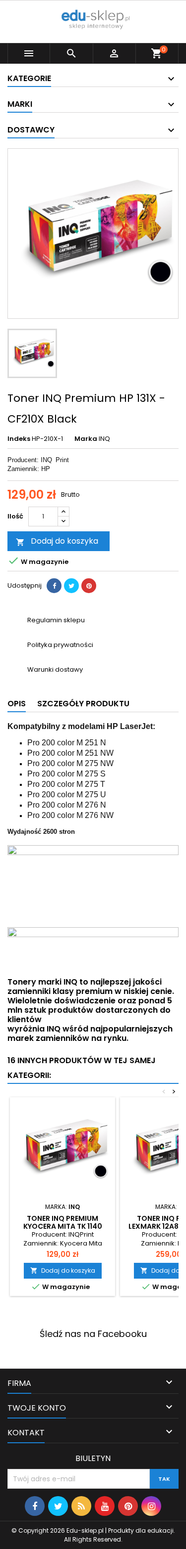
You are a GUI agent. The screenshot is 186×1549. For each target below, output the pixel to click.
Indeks (18, 438)
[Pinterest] (88, 585)
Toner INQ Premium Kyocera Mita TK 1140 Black (62, 1226)
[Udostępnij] (54, 585)
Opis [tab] (16, 703)
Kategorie (29, 78)
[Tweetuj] (71, 585)
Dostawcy (31, 129)
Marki (19, 104)
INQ (104, 438)
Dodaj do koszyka (57, 541)
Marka (85, 438)
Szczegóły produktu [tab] (83, 703)
